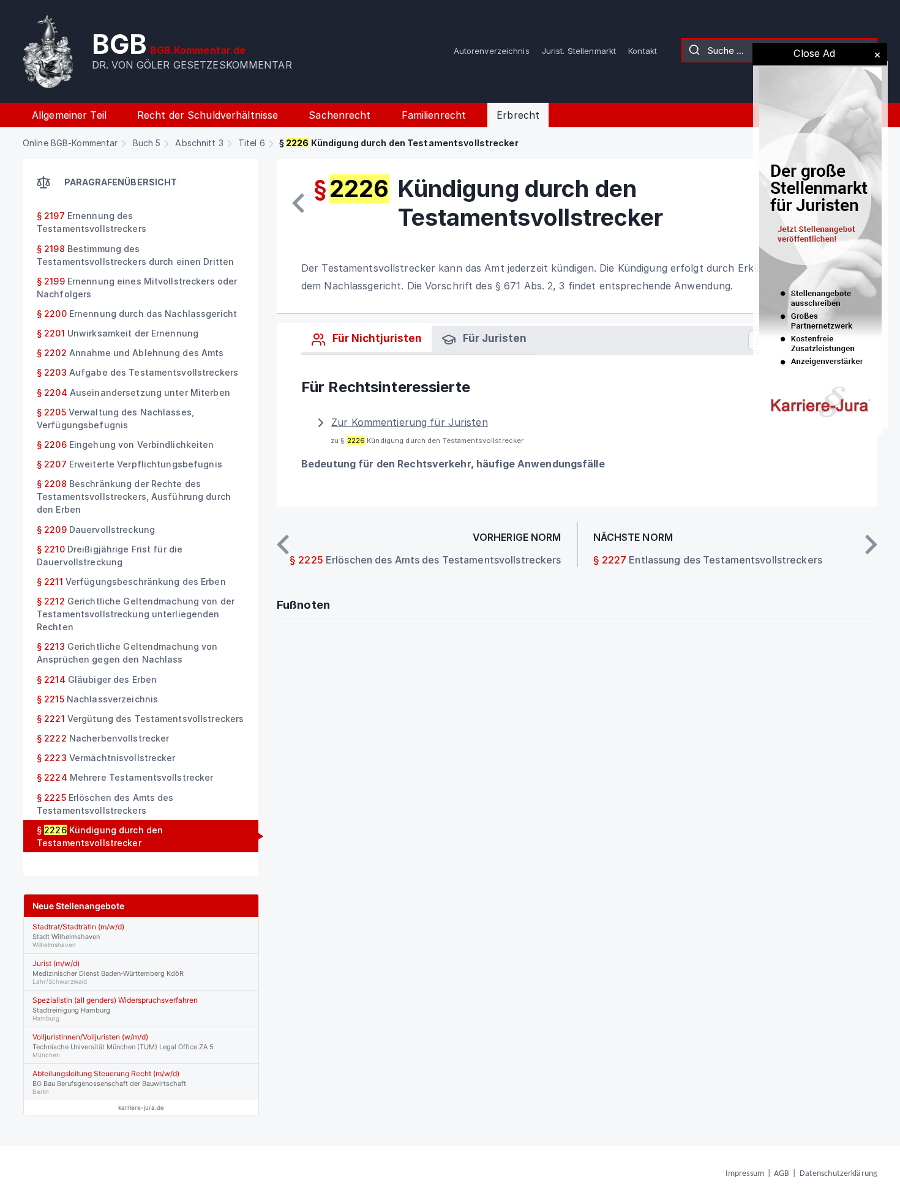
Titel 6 (251, 143)
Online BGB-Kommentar (70, 143)
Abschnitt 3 (199, 143)
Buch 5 (147, 143)
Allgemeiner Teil (69, 115)
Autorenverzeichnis (492, 51)
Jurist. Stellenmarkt (579, 51)
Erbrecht (518, 115)
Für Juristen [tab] (493, 338)
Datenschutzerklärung (838, 1173)
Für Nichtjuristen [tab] (376, 338)
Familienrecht (434, 115)
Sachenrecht (339, 115)
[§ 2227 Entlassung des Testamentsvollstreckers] (871, 544)
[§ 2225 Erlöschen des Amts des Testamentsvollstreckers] (298, 203)
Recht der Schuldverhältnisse (207, 115)
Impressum (745, 1173)
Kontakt (642, 51)
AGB (781, 1173)
